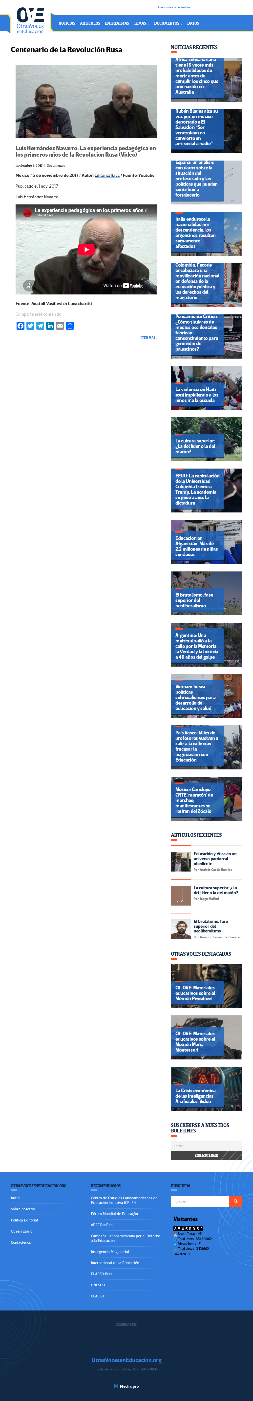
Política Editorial (24, 1220)
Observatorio (21, 1231)
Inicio (15, 1198)
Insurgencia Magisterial (110, 1252)
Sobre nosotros (23, 1209)
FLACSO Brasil (102, 1274)
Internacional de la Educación (115, 1263)
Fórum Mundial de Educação (114, 1214)
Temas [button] (140, 23)
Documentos (56, 166)
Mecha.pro (129, 1386)
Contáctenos (21, 1242)
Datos (193, 23)
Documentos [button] (167, 23)
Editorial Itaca (107, 175)
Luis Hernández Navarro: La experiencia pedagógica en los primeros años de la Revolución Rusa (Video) (86, 152)
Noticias (67, 23)
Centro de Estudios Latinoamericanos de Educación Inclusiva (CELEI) (124, 1200)
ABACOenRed (102, 1225)
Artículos (90, 23)
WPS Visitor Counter (204, 1254)
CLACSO (97, 1296)
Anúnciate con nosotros (173, 7)
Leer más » (149, 338)
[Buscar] (235, 1201)
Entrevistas (117, 23)
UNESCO (98, 1285)
